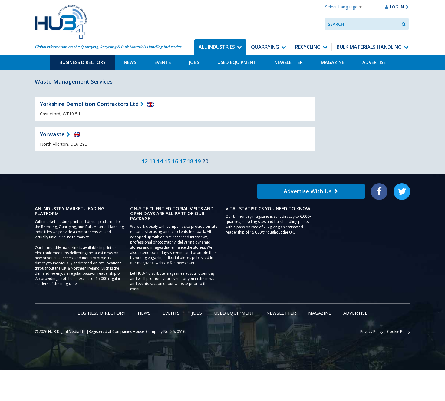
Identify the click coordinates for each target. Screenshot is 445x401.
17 (183, 161)
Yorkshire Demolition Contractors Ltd (89, 104)
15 (167, 161)
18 (190, 161)
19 (198, 161)
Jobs (194, 62)
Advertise (374, 62)
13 (152, 161)
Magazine (332, 62)
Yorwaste (52, 134)
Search (336, 24)
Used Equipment (236, 62)
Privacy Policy (371, 331)
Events (162, 62)
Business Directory (82, 62)
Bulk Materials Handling (369, 47)
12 (145, 161)
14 (160, 161)
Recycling (308, 47)
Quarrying (265, 47)
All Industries (217, 47)
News (130, 62)
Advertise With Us (307, 191)
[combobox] (373, 24)
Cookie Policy (398, 331)
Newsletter (288, 62)
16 (175, 161)
